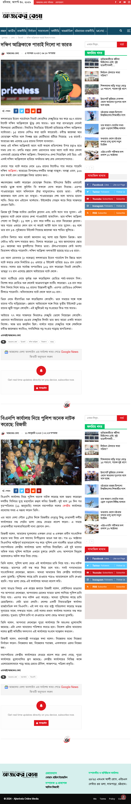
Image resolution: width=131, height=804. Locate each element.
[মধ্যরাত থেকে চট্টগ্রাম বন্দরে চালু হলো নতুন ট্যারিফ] (92, 142)
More (100, 31)
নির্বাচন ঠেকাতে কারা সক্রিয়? (110, 74)
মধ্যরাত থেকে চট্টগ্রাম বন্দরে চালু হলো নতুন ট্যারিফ (111, 141)
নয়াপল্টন (24, 677)
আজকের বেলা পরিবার (44, 2)
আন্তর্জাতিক (67, 31)
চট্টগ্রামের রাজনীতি (84, 31)
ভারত (52, 342)
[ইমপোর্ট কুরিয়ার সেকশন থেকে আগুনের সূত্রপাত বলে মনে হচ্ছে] (92, 102)
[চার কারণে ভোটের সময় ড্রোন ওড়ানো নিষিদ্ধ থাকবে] (92, 129)
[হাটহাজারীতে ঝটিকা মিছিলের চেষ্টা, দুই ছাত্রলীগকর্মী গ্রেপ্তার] (92, 63)
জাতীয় (11, 31)
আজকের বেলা (12, 342)
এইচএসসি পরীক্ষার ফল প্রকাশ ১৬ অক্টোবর (112, 153)
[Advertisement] (87, 15)
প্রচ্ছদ (3, 31)
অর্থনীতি (55, 31)
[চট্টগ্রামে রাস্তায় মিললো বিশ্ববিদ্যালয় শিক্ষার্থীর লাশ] (92, 116)
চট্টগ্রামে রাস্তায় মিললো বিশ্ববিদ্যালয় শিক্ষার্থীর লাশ (113, 113)
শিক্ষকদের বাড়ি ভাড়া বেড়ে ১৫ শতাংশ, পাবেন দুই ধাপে (113, 87)
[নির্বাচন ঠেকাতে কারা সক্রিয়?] (92, 76)
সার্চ (122, 44)
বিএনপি (32, 677)
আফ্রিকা (12, 171)
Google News (69, 352)
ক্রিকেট (23, 342)
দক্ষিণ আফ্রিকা (33, 342)
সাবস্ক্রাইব (43, 388)
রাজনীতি (21, 31)
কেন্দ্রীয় (66, 506)
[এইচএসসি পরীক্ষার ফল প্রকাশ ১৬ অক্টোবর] (92, 155)
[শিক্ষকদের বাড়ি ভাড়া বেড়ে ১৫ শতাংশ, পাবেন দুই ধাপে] (92, 89)
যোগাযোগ (59, 2)
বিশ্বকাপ (44, 342)
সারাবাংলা (43, 31)
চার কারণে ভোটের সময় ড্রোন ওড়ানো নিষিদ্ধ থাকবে (113, 127)
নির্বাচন (32, 31)
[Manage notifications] (123, 797)
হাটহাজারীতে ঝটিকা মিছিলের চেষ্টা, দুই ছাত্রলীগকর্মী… (110, 62)
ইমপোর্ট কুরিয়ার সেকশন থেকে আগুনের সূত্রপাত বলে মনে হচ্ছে (113, 102)
